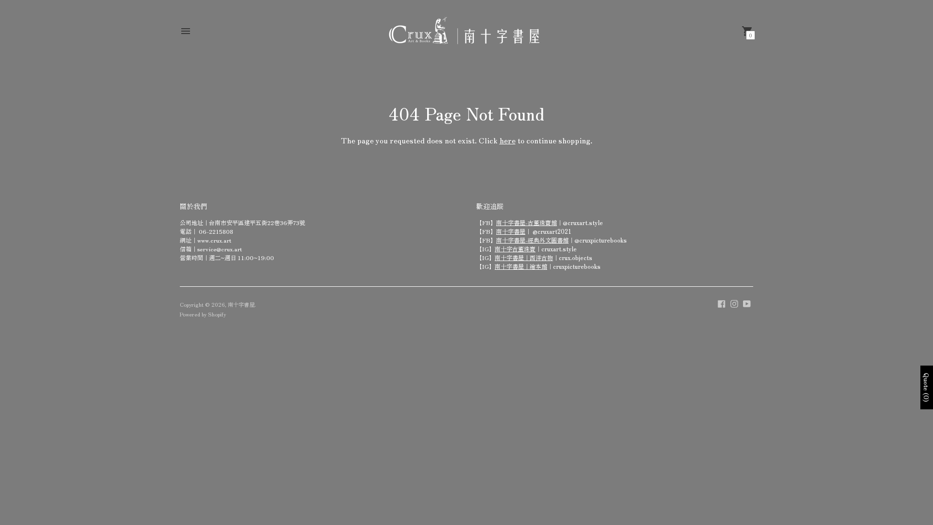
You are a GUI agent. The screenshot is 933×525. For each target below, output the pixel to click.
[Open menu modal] (185, 31)
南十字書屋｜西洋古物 (524, 257)
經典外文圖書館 (548, 240)
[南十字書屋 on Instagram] (734, 302)
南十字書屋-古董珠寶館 (526, 222)
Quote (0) (927, 387)
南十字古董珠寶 (515, 249)
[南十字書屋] (464, 30)
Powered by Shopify (203, 314)
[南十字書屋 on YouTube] (747, 302)
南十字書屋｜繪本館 (521, 266)
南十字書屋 (510, 231)
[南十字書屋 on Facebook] (722, 302)
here (508, 140)
